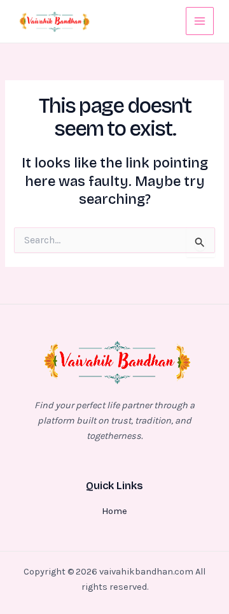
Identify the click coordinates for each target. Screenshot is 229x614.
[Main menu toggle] (200, 21)
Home (114, 511)
